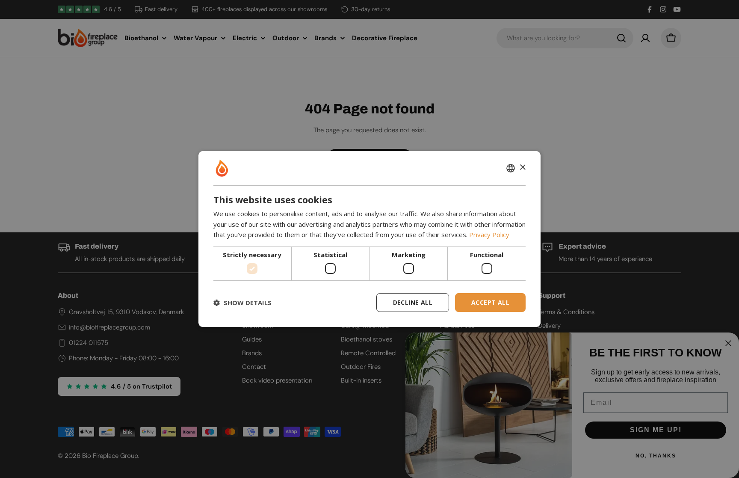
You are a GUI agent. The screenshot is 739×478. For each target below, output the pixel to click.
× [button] (522, 167)
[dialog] (369, 239)
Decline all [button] (412, 302)
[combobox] (510, 168)
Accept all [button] (490, 302)
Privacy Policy (489, 234)
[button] (242, 302)
